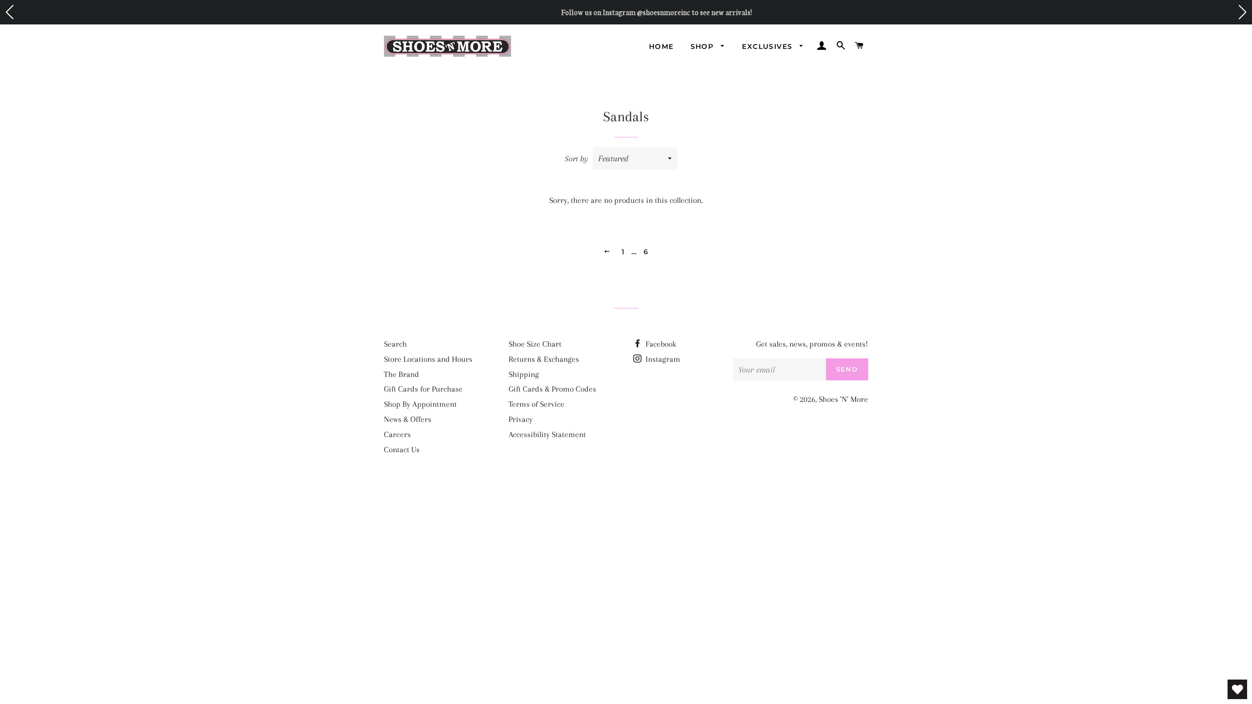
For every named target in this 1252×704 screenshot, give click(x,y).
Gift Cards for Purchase (423, 389)
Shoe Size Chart (535, 344)
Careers (397, 434)
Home (661, 46)
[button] (9, 12)
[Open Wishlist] (1237, 689)
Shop (703, 46)
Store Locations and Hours (428, 359)
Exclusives (768, 46)
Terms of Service (536, 404)
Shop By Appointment (420, 404)
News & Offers (407, 419)
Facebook (660, 344)
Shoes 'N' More (843, 399)
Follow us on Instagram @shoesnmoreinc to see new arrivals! (626, 12)
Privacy (521, 419)
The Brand (401, 374)
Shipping (524, 374)
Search (395, 344)
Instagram (662, 359)
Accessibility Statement (547, 434)
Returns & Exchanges (544, 359)
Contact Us (402, 449)
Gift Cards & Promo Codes (552, 389)
